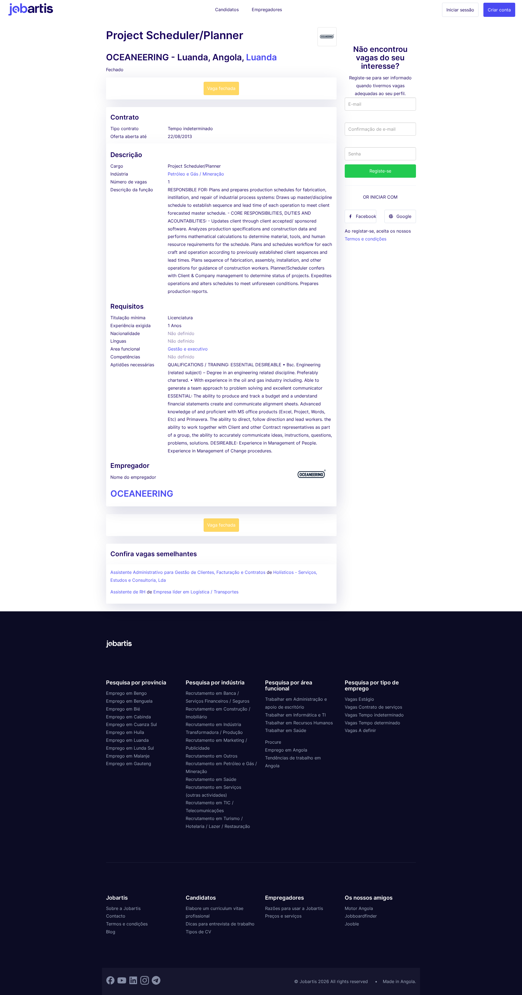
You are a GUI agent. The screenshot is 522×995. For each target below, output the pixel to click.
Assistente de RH (127, 592)
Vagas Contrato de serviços (373, 707)
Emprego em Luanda (127, 740)
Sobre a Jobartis (123, 908)
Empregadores (267, 9)
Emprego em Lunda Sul (130, 748)
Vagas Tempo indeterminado (374, 715)
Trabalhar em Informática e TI (295, 715)
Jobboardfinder (361, 916)
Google (403, 216)
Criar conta (499, 9)
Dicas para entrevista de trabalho (220, 924)
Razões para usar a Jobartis (294, 908)
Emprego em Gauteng (128, 763)
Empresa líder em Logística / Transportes (195, 592)
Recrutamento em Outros (211, 756)
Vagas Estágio (359, 699)
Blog (110, 931)
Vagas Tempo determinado (372, 722)
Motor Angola (359, 908)
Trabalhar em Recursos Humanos (299, 722)
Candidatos (227, 9)
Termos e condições (365, 239)
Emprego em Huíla (125, 732)
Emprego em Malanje (128, 756)
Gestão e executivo (188, 349)
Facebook (366, 216)
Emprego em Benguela (129, 701)
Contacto (115, 916)
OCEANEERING (141, 493)
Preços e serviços (283, 916)
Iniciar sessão (460, 9)
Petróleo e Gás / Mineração (196, 174)
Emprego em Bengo (126, 693)
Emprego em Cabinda (128, 716)
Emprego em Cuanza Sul (131, 724)
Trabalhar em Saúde (285, 730)
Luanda (261, 57)
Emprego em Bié (123, 709)
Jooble (352, 924)
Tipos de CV (198, 931)
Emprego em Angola (286, 750)
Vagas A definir (360, 730)
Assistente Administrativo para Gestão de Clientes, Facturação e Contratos (188, 572)
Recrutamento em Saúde (211, 779)
